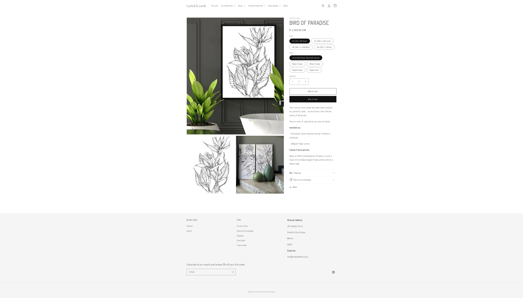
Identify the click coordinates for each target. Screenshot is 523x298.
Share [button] (295, 187)
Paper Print (314, 70)
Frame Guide (242, 245)
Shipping (240, 235)
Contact (190, 226)
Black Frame (297, 64)
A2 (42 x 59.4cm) (299, 41)
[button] (228, 6)
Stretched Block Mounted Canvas (305, 58)
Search (189, 231)
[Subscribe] (232, 272)
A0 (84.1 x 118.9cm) (301, 47)
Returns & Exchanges (245, 231)
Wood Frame (297, 70)
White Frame (315, 64)
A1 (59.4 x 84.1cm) (322, 41)
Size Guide (241, 240)
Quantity (292, 76)
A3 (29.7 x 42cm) (324, 47)
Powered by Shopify (269, 292)
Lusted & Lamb (257, 292)
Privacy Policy (242, 226)
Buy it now (313, 99)
